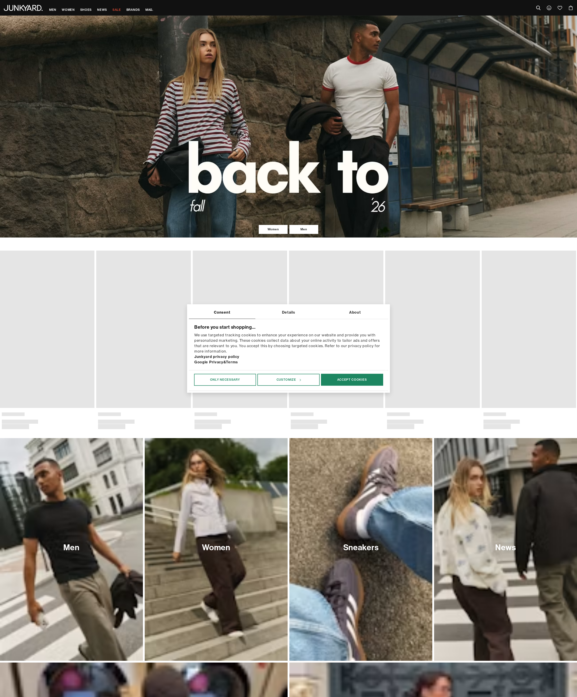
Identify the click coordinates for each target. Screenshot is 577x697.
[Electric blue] (471, 408)
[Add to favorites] (87, 255)
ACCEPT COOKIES (352, 379)
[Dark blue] (565, 408)
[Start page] (23, 8)
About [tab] (355, 312)
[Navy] (105, 408)
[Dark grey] (4, 408)
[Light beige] (299, 408)
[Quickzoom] (87, 398)
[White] (112, 408)
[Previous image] (5, 319)
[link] (549, 8)
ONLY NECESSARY (225, 379)
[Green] (292, 408)
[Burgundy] (119, 408)
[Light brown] (400, 408)
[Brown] (98, 408)
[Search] (538, 8)
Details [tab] (288, 312)
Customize (286, 379)
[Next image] (571, 319)
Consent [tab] (222, 312)
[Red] (127, 408)
